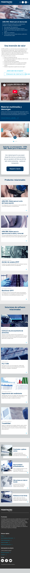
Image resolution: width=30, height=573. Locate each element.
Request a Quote (15, 169)
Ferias (2, 535)
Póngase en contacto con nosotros (16, 74)
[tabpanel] (15, 131)
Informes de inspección (6, 544)
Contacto (3, 554)
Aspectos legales (4, 542)
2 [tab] (15, 141)
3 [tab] (16, 141)
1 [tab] (13, 141)
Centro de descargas (5, 540)
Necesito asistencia (5, 552)
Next (28, 130)
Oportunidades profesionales (7, 538)
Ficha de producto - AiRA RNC (8, 117)
